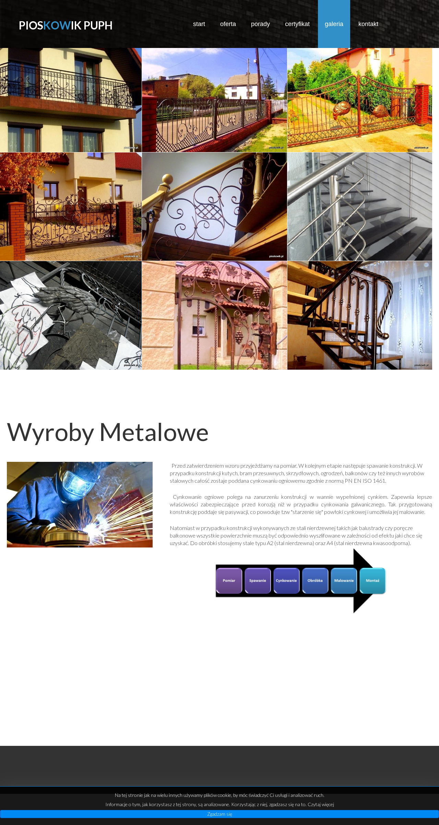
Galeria (334, 24)
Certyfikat (297, 24)
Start (199, 24)
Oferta (228, 24)
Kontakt (368, 24)
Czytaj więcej (321, 804)
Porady (260, 24)
